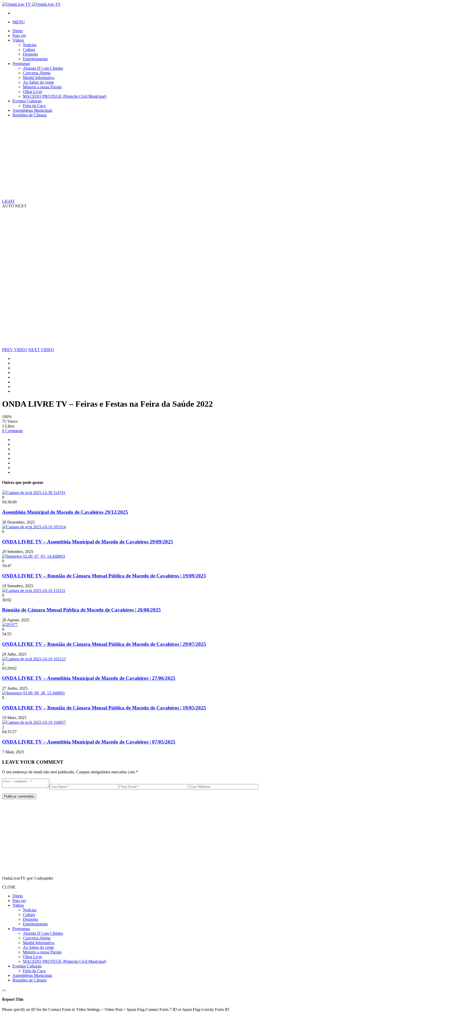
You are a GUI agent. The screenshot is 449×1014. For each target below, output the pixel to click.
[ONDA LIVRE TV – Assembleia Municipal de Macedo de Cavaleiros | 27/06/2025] (34, 659)
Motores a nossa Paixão (42, 87)
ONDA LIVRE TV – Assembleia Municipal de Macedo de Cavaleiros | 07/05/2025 (88, 742)
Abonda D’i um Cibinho (43, 68)
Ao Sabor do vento (38, 82)
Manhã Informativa (38, 77)
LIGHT (8, 201)
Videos (18, 40)
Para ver (19, 35)
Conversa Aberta (36, 73)
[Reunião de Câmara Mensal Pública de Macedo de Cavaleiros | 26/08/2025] (33, 590)
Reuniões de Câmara (29, 115)
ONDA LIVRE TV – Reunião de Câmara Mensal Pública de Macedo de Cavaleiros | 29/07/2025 (104, 644)
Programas (21, 63)
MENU (18, 22)
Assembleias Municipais (32, 110)
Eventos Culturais (27, 101)
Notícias (29, 45)
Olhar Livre (32, 91)
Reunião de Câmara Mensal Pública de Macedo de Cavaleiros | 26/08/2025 (81, 610)
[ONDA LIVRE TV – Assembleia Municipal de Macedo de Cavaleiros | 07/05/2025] (34, 722)
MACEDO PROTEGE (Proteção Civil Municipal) (64, 96)
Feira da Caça (34, 105)
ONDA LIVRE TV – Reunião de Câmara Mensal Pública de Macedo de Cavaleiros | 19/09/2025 (104, 575)
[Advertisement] (158, 158)
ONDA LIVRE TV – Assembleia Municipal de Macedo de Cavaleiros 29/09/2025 (87, 541)
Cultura (29, 49)
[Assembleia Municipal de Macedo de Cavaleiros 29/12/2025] (33, 492)
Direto (17, 31)
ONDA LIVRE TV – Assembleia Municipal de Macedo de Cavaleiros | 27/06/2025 (88, 678)
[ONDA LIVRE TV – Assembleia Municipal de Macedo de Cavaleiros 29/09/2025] (34, 527)
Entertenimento (35, 59)
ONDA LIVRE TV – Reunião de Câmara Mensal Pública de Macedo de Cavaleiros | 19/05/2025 (104, 707)
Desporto (30, 54)
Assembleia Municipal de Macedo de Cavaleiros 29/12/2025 (65, 512)
